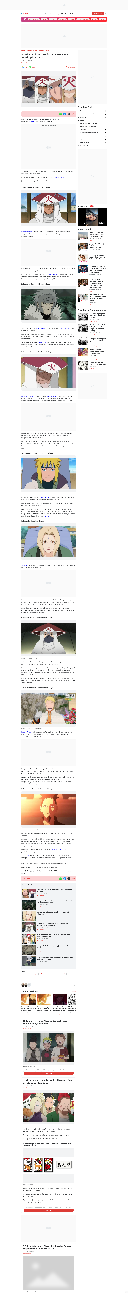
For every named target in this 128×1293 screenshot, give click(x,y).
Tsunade (24, 565)
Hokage (31, 122)
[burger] (106, 14)
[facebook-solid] (64, 114)
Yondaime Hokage (45, 497)
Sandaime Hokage (52, 396)
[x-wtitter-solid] (68, 114)
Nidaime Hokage (40, 328)
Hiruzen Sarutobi (27, 396)
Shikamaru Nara (57, 849)
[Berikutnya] (76, 1001)
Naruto (46, 516)
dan (60, 177)
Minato (41, 509)
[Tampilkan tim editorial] (75, 985)
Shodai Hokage (54, 274)
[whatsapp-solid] (60, 114)
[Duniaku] (24, 13)
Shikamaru (25, 855)
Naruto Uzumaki (27, 732)
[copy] (73, 114)
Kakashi (57, 662)
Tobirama (42, 342)
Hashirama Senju (27, 232)
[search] (90, 14)
